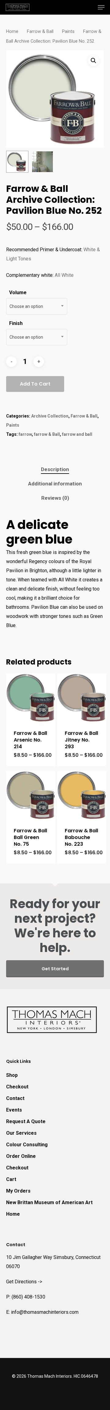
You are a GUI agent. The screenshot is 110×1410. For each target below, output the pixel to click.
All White (64, 275)
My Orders (18, 1191)
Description (55, 469)
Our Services (21, 1133)
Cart (11, 1179)
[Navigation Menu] (101, 7)
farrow (25, 434)
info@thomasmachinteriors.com (45, 1312)
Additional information (55, 484)
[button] (93, 60)
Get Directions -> (24, 1282)
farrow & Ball (47, 434)
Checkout (17, 1087)
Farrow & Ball (40, 31)
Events (14, 1110)
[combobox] (36, 306)
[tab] (55, 469)
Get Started (55, 969)
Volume (18, 292)
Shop (12, 1075)
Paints (68, 31)
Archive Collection (49, 416)
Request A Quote (26, 1121)
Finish (16, 323)
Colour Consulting (27, 1144)
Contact (15, 1098)
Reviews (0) (55, 498)
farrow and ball (77, 434)
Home (12, 31)
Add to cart (35, 383)
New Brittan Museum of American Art (49, 1202)
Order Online (21, 1156)
